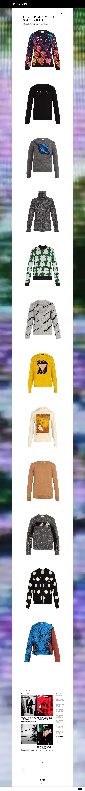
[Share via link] (26, 690)
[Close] (83, 789)
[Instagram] (58, 736)
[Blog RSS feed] (44, 780)
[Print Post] (29, 690)
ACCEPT (80, 789)
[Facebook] (61, 736)
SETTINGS (74, 789)
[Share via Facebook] (23, 690)
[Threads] (60, 736)
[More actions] (61, 14)
